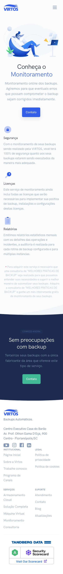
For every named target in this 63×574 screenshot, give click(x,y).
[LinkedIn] (29, 445)
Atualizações (43, 515)
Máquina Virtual (14, 513)
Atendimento (43, 495)
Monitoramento (14, 520)
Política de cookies (47, 466)
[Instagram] (14, 445)
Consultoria (11, 527)
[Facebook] (22, 445)
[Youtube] (6, 445)
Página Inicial (12, 455)
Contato (31, 112)
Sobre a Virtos (13, 462)
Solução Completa (16, 506)
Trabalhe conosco (15, 468)
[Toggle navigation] (55, 7)
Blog (38, 508)
